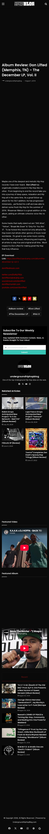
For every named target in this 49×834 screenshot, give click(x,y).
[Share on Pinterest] (29, 299)
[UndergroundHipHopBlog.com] (24, 4)
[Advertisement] (24, 34)
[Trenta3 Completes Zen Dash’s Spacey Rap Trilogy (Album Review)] (36, 439)
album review (16, 308)
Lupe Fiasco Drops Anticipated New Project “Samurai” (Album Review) (34, 415)
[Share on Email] (34, 299)
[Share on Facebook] (14, 299)
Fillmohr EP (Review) (11, 443)
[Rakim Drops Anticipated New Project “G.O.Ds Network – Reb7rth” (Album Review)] (12, 403)
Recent (24, 677)
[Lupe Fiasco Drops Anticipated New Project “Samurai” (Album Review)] (36, 403)
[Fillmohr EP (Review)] (12, 434)
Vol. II (36, 314)
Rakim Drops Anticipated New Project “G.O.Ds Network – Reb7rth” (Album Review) (11, 417)
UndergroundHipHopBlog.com (24, 822)
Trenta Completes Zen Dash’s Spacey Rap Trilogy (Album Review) (36, 455)
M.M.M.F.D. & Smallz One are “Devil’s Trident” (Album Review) (30, 749)
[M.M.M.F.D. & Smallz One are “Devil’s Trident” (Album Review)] (9, 750)
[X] (22, 384)
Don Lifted (35, 308)
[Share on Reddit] (24, 299)
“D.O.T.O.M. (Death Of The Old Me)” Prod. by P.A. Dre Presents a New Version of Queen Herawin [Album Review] (32, 689)
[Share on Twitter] (19, 299)
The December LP (19, 314)
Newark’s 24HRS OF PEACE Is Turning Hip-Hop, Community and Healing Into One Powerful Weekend (31, 718)
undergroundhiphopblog (13, 81)
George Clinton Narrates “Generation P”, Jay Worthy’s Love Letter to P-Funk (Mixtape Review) (32, 704)
